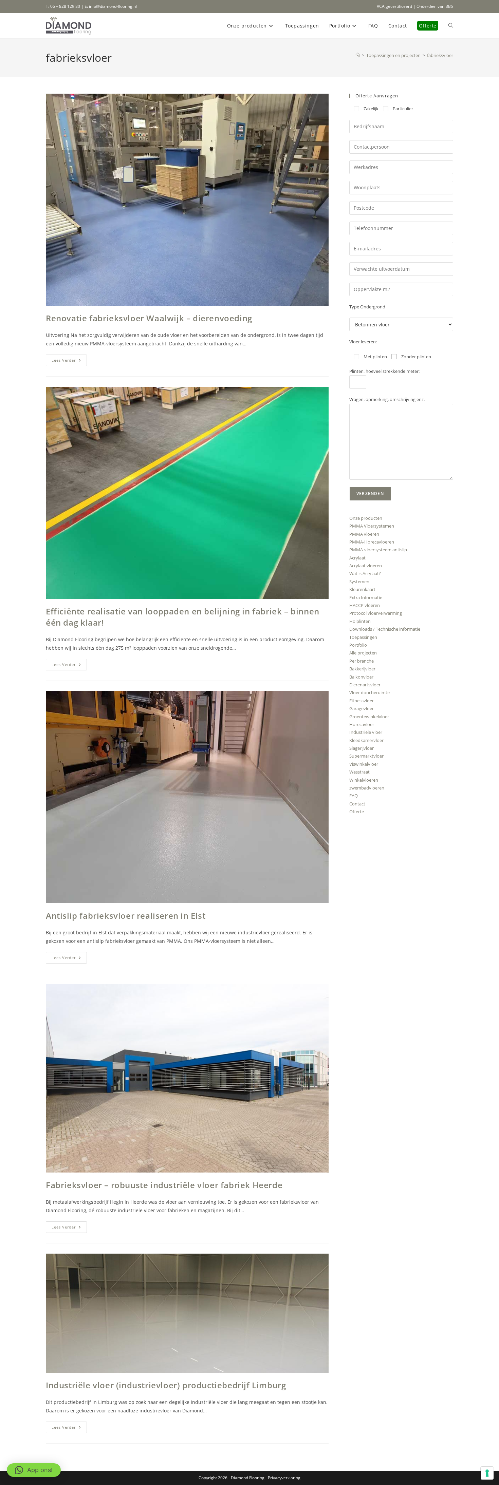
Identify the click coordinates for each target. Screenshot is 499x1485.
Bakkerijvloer (362, 669)
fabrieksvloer (440, 55)
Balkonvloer (361, 677)
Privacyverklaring (284, 1478)
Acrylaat (357, 558)
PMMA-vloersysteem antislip (378, 550)
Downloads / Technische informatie (384, 629)
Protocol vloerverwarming (375, 613)
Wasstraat (359, 772)
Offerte (356, 811)
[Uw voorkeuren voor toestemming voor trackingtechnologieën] (487, 1473)
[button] (34, 1470)
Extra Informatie (365, 597)
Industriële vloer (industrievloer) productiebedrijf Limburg (166, 1385)
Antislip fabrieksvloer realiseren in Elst (126, 915)
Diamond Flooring (247, 1478)
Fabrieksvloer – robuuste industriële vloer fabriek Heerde (164, 1185)
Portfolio (358, 645)
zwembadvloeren (366, 788)
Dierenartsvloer (365, 685)
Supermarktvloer (366, 756)
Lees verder (69, 361)
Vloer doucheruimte (369, 692)
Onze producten (365, 518)
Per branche (361, 661)
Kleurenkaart (362, 589)
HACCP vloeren (364, 605)
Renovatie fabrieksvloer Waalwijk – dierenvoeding (149, 318)
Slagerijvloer (361, 748)
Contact (357, 804)
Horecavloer (361, 724)
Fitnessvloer (361, 701)
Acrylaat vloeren (365, 566)
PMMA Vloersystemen (371, 526)
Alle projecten (363, 653)
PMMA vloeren (364, 534)
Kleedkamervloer (366, 740)
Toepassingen (363, 637)
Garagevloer (361, 708)
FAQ (353, 796)
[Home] (357, 55)
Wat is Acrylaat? (365, 573)
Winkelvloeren (363, 780)
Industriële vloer (365, 732)
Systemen (359, 581)
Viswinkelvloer (363, 764)
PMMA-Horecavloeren (371, 542)
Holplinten (360, 621)
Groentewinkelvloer (369, 716)
